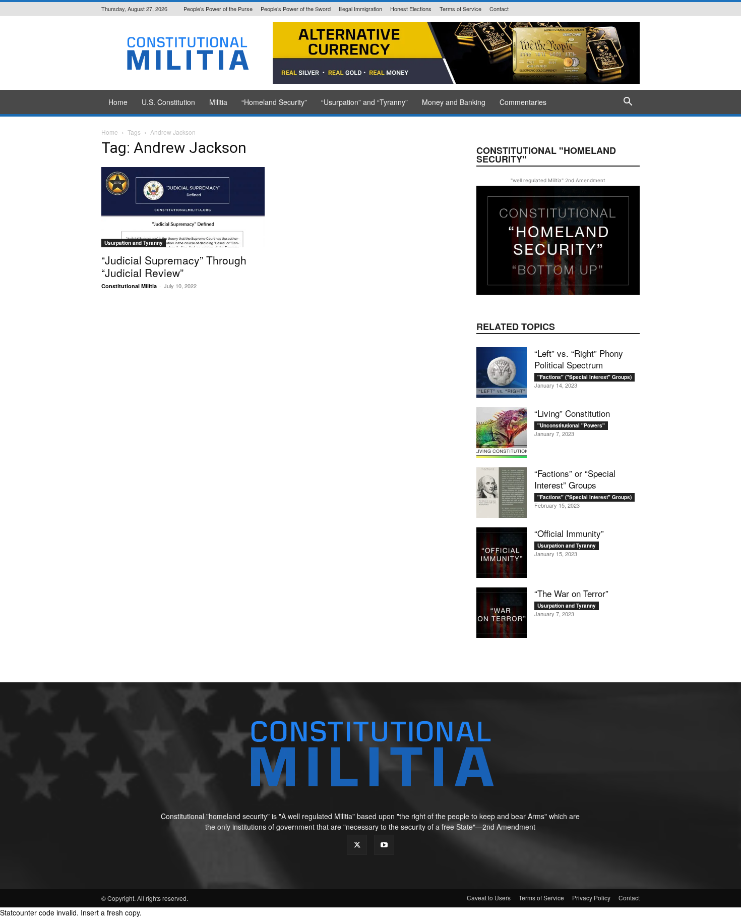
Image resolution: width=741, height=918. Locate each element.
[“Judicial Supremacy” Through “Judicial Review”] (183, 207)
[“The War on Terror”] (501, 612)
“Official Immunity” (569, 533)
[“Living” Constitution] (501, 432)
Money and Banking (453, 102)
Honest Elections (410, 9)
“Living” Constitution (572, 413)
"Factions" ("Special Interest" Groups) (584, 377)
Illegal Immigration (360, 9)
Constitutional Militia (129, 286)
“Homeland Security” (274, 102)
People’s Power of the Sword (296, 9)
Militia (218, 102)
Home (118, 102)
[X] (357, 845)
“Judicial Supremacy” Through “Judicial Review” (173, 266)
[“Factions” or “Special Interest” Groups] (501, 492)
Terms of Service (460, 9)
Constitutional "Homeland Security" (546, 155)
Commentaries (523, 102)
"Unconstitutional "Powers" (571, 425)
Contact (499, 9)
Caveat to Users (489, 897)
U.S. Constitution (168, 102)
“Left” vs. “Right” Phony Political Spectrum (578, 359)
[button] (627, 102)
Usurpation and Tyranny (133, 242)
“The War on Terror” (571, 593)
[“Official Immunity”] (501, 552)
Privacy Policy (591, 897)
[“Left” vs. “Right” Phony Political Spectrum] (501, 372)
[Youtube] (384, 845)
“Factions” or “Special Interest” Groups (574, 479)
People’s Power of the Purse (218, 9)
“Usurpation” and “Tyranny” (364, 102)
